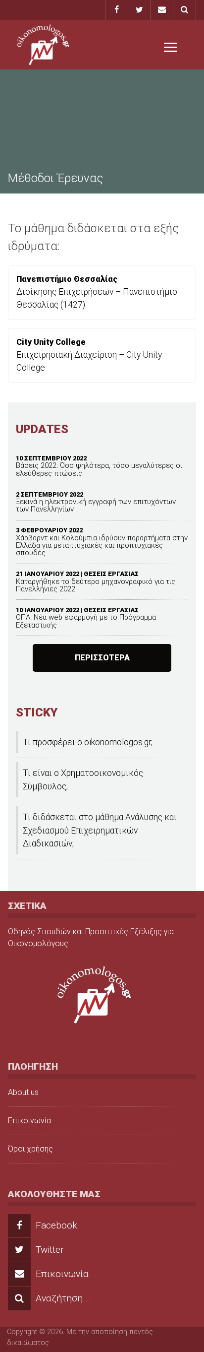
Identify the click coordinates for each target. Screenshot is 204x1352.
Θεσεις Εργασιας (111, 574)
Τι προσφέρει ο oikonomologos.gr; (88, 742)
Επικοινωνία (29, 1120)
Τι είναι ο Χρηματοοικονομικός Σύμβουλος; (83, 779)
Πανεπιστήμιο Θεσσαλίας (66, 279)
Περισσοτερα (102, 657)
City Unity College (51, 342)
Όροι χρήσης (30, 1149)
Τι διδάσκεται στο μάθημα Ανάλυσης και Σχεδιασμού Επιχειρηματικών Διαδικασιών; (100, 830)
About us (23, 1092)
